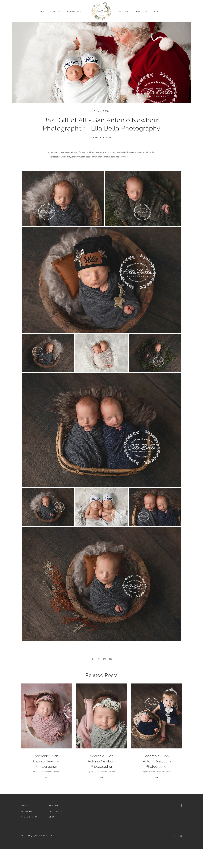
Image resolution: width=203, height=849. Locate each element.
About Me (56, 11)
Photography (75, 11)
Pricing (123, 11)
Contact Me (140, 11)
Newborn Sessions (101, 138)
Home (42, 11)
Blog (156, 11)
